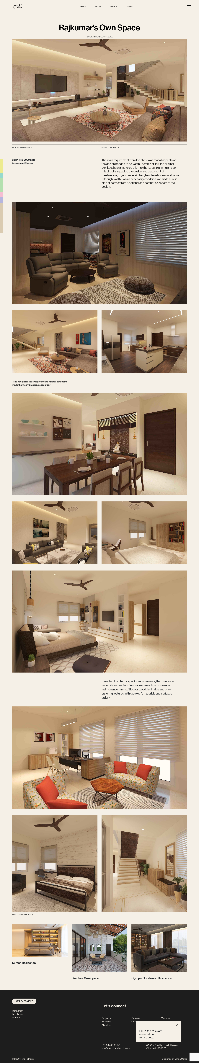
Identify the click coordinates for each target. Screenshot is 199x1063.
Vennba (165, 1018)
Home (83, 7)
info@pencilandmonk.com (116, 1048)
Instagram (17, 1010)
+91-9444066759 (111, 1045)
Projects (97, 7)
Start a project (24, 1001)
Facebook (17, 1014)
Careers (136, 1018)
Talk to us (129, 7)
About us (113, 7)
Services (106, 1021)
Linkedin (16, 1017)
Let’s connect (114, 1006)
